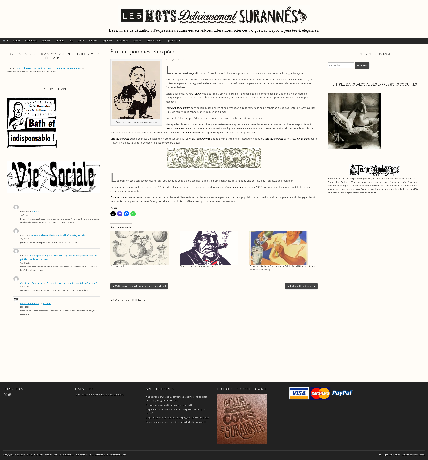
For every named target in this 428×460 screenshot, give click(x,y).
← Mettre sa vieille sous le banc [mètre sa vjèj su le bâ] (139, 285)
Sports (81, 40)
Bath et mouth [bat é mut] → (301, 285)
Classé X (137, 40)
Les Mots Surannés (29, 303)
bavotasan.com (417, 454)
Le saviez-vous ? (154, 40)
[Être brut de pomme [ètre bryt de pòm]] (213, 248)
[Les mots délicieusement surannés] (214, 13)
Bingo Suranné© (116, 394)
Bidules (16, 40)
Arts (71, 40)
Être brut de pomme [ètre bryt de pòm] (199, 266)
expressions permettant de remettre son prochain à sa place (49, 68)
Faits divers (122, 40)
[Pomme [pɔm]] (143, 248)
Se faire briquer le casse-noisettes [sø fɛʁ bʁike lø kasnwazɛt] (175, 421)
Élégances (107, 40)
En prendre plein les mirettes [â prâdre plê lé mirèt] (72, 283)
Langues (59, 40)
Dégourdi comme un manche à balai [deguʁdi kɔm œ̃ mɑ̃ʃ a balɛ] (177, 417)
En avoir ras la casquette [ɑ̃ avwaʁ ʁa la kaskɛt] (169, 404)
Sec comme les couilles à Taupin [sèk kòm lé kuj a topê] (57, 235)
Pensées (93, 40)
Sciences (46, 40)
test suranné (89, 394)
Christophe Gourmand (31, 283)
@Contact (172, 40)
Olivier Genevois (20, 454)
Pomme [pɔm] (117, 266)
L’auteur (36, 211)
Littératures (31, 40)
